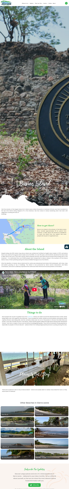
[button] (66, 3)
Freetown (30, 316)
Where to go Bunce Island (53, 203)
